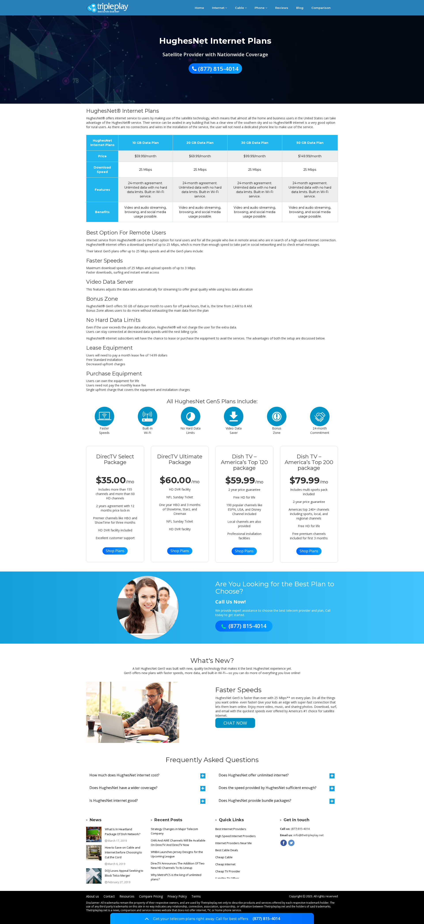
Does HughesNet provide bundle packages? (255, 800)
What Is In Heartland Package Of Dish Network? (122, 831)
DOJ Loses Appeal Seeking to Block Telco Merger (124, 873)
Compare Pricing (151, 896)
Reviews (281, 7)
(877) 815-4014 (266, 919)
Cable (240, 7)
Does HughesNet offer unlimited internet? (254, 775)
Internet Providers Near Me (233, 843)
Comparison (321, 7)
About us (92, 896)
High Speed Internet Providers (235, 836)
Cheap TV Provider (227, 871)
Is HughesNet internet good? (113, 800)
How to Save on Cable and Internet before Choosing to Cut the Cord (123, 852)
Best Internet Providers (230, 829)
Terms (196, 896)
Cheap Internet (225, 864)
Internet (218, 7)
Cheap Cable (224, 857)
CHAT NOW (235, 723)
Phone (260, 7)
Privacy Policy (177, 896)
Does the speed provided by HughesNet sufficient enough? (267, 787)
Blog (299, 7)
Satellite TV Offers (227, 878)
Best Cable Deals (226, 850)
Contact (109, 896)
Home (199, 7)
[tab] (147, 775)
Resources (126, 896)
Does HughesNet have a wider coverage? (123, 787)
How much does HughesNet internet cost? (124, 775)
